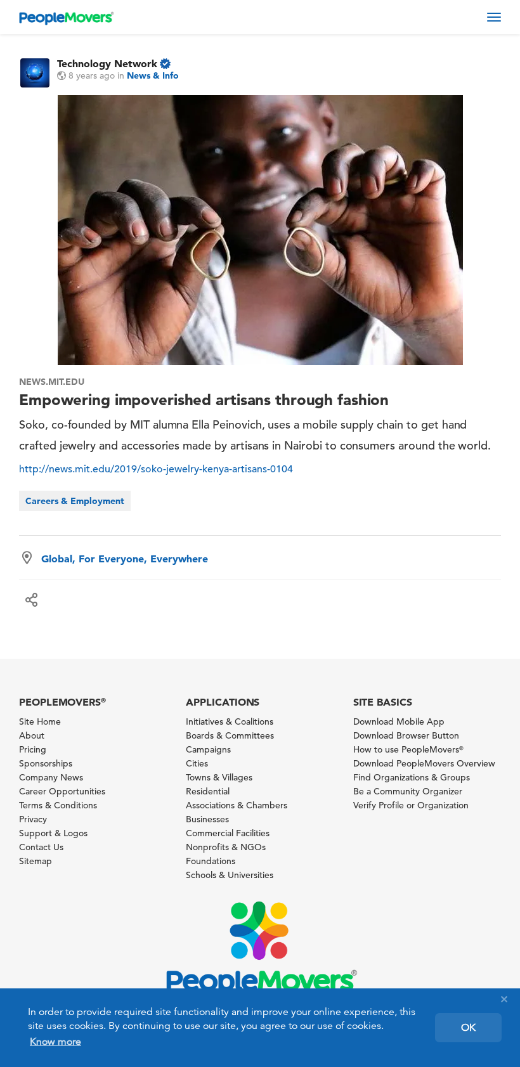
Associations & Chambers (236, 805)
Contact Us (41, 847)
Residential (208, 791)
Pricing (32, 749)
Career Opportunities (62, 791)
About (31, 735)
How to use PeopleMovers (408, 749)
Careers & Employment (74, 501)
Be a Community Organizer (407, 791)
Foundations (210, 861)
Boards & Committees (230, 735)
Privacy (33, 819)
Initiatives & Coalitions (229, 721)
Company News (51, 777)
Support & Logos (53, 833)
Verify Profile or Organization (411, 805)
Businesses (207, 819)
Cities (197, 763)
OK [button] (468, 1027)
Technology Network (107, 63)
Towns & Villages (219, 777)
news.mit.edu (51, 381)
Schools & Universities (229, 875)
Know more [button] (55, 1041)
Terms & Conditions (58, 805)
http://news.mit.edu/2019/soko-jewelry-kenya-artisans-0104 (156, 469)
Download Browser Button (406, 735)
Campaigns (208, 749)
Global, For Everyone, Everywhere (124, 558)
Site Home (40, 721)
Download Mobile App (399, 721)
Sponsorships (45, 763)
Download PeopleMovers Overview (424, 763)
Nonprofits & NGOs (226, 847)
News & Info (153, 75)
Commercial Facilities (228, 833)
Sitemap (35, 861)
